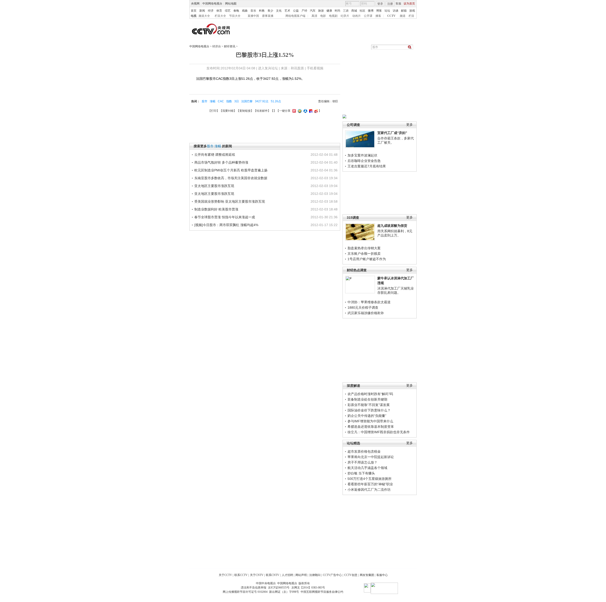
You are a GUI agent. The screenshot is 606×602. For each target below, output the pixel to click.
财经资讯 (229, 46)
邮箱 (404, 10)
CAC (221, 101)
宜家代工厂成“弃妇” (392, 133)
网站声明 (301, 575)
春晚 (236, 10)
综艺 (228, 10)
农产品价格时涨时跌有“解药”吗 (370, 394)
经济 (211, 10)
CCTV (391, 16)
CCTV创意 (350, 575)
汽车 (313, 10)
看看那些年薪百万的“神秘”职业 (370, 484)
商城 (354, 10)
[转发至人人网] (304, 110)
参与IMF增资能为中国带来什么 (370, 421)
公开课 (368, 16)
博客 (379, 10)
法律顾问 (315, 575)
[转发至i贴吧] (310, 110)
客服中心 (382, 575)
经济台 (216, 46)
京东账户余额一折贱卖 (364, 253)
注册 (390, 3)
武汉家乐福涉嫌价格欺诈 (366, 313)
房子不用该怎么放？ (362, 462)
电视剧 (333, 16)
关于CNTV (256, 575)
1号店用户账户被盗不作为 (367, 259)
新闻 (202, 10)
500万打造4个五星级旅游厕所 (370, 479)
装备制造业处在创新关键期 (367, 399)
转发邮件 (262, 110)
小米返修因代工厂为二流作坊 (369, 489)
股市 (204, 101)
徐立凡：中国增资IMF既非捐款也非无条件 (379, 432)
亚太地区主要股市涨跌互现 (214, 186)
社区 (362, 10)
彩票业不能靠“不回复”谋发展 (369, 405)
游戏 (412, 10)
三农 (346, 10)
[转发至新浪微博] (315, 110)
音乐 (253, 10)
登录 (380, 3)
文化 (279, 10)
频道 (402, 16)
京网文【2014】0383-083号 (308, 587)
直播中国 (253, 16)
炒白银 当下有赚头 (361, 473)
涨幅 (212, 101)
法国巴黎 (247, 101)
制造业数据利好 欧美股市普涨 (216, 209)
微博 (371, 10)
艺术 (287, 10)
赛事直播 (267, 16)
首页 (193, 10)
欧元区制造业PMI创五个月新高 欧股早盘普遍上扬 (230, 170)
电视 (193, 16)
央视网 (195, 3)
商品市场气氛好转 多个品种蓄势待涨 (221, 162)
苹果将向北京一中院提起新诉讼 (371, 457)
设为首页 (409, 3)
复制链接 (245, 110)
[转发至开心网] (293, 110)
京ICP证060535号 (279, 587)
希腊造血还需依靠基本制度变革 (371, 426)
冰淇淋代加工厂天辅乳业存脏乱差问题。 (395, 290)
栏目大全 (220, 16)
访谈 (395, 10)
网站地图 (230, 3)
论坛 (387, 10)
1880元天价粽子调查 (363, 307)
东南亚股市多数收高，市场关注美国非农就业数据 (230, 178)
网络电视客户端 (295, 16)
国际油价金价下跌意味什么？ (369, 410)
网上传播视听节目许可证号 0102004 (245, 591)
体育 (219, 10)
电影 (323, 16)
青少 (270, 10)
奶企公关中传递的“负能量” (367, 416)
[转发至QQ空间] (299, 110)
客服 (398, 3)
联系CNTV (272, 575)
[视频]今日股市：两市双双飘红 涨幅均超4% (226, 225)
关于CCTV (225, 575)
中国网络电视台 (212, 3)
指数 (229, 101)
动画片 (356, 16)
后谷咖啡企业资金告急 (364, 161)
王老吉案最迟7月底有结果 (367, 166)
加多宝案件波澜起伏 (362, 155)
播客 (378, 16)
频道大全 (204, 16)
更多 (409, 124)
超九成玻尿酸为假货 (392, 225)
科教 (262, 10)
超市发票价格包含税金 (364, 451)
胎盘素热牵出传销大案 (364, 248)
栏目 (411, 16)
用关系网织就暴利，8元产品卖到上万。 (394, 233)
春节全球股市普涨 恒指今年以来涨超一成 (224, 217)
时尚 (337, 10)
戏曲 (245, 10)
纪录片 (345, 16)
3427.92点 (261, 101)
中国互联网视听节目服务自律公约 (322, 591)
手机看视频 (315, 68)
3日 (236, 101)
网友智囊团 (367, 575)
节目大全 (235, 16)
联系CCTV (241, 575)
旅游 (321, 10)
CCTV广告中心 (332, 575)
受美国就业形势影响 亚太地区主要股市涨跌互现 (229, 201)
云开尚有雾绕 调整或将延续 (214, 154)
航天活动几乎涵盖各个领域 (367, 468)
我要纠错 (228, 110)
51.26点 (276, 101)
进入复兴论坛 (268, 68)
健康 (329, 10)
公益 (296, 10)
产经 (304, 10)
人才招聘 (287, 575)
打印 (214, 110)
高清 (314, 16)
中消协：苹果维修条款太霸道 (369, 302)
